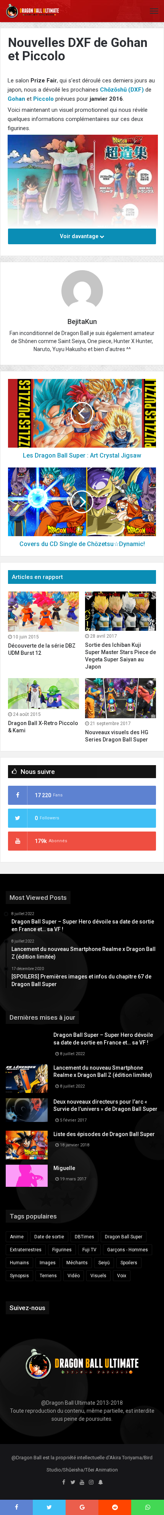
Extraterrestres (26, 1249)
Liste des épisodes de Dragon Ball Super (104, 1134)
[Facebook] (63, 1482)
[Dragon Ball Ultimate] (32, 11)
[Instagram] (91, 1482)
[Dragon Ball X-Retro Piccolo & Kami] (43, 693)
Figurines (62, 1249)
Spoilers (129, 1262)
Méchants (77, 1262)
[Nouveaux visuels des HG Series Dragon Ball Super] (120, 698)
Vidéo (74, 1275)
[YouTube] (82, 1482)
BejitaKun (82, 322)
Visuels (98, 1275)
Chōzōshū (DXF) (122, 89)
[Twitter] (72, 1482)
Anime (17, 1236)
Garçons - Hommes (127, 1249)
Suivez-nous (27, 1308)
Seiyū (104, 1262)
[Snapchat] (100, 1482)
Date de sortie (49, 1236)
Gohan (16, 98)
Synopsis (19, 1275)
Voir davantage (80, 236)
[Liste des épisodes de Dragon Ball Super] (27, 1145)
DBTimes (84, 1236)
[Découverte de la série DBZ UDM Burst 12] (43, 611)
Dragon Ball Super (123, 1236)
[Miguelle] (27, 1176)
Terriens (48, 1275)
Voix (121, 1275)
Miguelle (64, 1168)
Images (48, 1262)
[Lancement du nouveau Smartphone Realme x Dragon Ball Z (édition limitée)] (27, 1078)
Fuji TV (89, 1249)
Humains (19, 1262)
